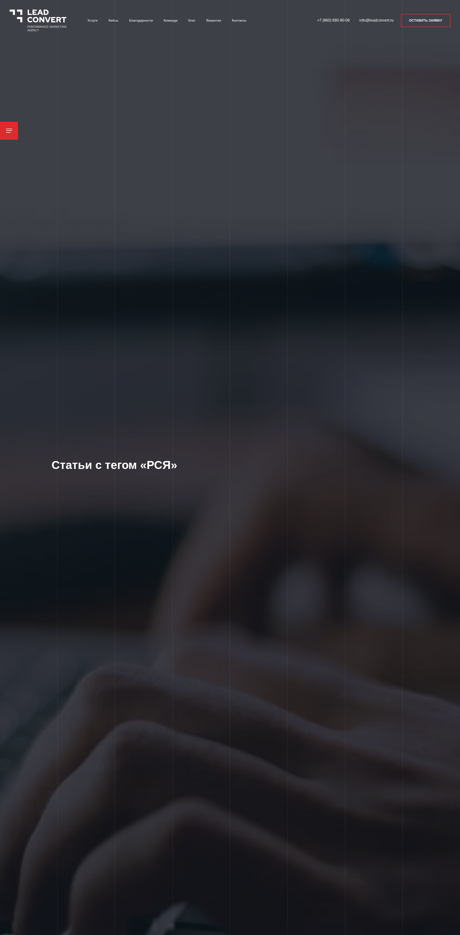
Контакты (239, 20)
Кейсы (113, 20)
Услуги (92, 20)
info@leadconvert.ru (376, 20)
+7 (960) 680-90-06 (333, 20)
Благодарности (141, 20)
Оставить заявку (425, 20)
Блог (192, 20)
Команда (171, 20)
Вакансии (213, 20)
